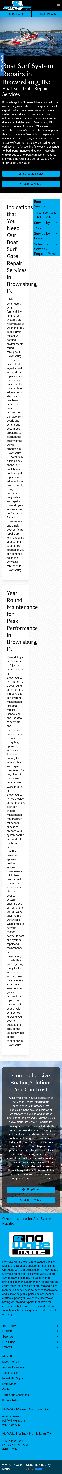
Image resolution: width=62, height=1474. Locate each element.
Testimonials (10, 1372)
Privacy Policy (10, 1400)
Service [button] (7, 1336)
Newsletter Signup (13, 1378)
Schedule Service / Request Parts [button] (45, 249)
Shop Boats (16, 13)
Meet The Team (11, 1361)
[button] (58, 5)
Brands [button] (7, 1331)
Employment (9, 1383)
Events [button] (7, 1347)
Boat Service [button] (39, 204)
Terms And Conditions (15, 1394)
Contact (7, 1389)
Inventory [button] (9, 1326)
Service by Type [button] (42, 225)
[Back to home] (17, 5)
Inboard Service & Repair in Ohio (45, 214)
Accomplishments (13, 1367)
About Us (7, 1356)
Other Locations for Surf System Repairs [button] (27, 1221)
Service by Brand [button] (42, 236)
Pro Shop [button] (9, 1342)
